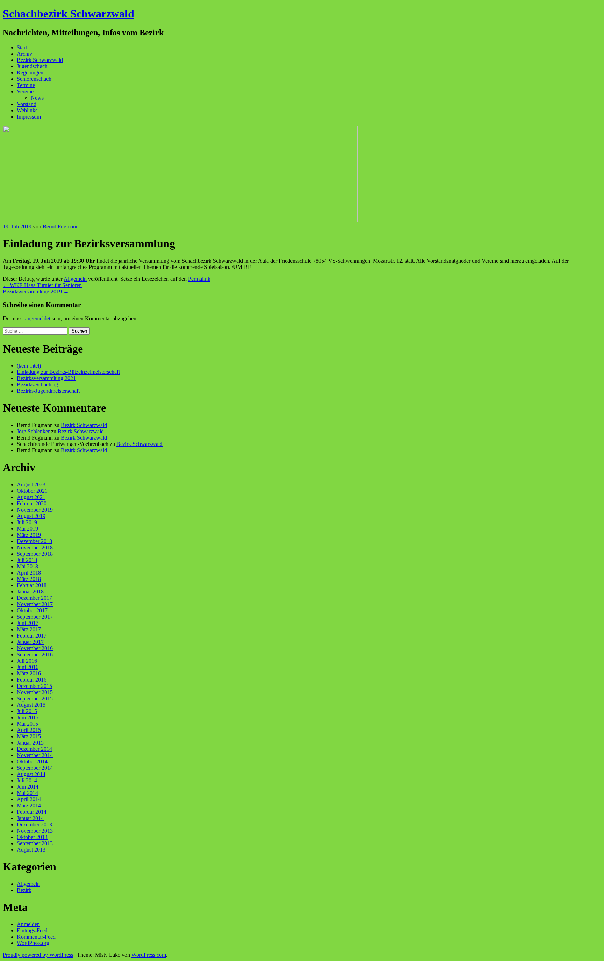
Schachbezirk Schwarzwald (68, 13)
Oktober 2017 (32, 610)
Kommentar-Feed (36, 937)
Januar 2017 (30, 642)
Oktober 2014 (32, 761)
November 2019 (35, 510)
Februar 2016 (31, 680)
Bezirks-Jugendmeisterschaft (48, 391)
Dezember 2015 (34, 686)
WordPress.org (33, 943)
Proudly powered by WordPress (38, 955)
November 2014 (35, 755)
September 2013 (35, 843)
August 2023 (31, 484)
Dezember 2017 (34, 598)
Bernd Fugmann (61, 226)
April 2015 (29, 730)
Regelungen (30, 73)
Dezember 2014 (34, 749)
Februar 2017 (31, 636)
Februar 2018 (31, 585)
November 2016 (35, 648)
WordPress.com (148, 955)
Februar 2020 (31, 503)
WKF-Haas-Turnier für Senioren (42, 285)
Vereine (25, 91)
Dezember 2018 (34, 541)
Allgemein (75, 279)
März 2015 (29, 736)
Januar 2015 (30, 743)
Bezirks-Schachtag (37, 384)
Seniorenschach (34, 79)
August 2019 (31, 516)
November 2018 (35, 547)
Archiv (24, 54)
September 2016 (35, 654)
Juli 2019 (27, 522)
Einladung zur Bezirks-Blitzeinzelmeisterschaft (68, 372)
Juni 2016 (27, 667)
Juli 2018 (27, 560)
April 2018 (29, 573)
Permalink (199, 279)
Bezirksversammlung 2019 (36, 291)
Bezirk (24, 890)
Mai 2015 (27, 724)
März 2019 (29, 535)
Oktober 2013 (32, 837)
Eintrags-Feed (32, 930)
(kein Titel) (29, 366)
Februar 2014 (31, 812)
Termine (26, 85)
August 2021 (31, 497)
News (37, 98)
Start (22, 47)
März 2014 (29, 806)
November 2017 (35, 604)
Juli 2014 (27, 780)
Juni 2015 (27, 717)
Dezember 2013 (34, 824)
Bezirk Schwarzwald (40, 60)
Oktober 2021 (32, 491)
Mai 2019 (27, 529)
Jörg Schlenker (33, 431)
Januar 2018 (30, 592)
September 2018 (35, 554)
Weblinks (27, 110)
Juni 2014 (27, 787)
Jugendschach (32, 66)
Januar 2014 (30, 818)
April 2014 (29, 799)
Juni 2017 (27, 623)
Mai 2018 (27, 566)
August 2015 (31, 705)
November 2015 (35, 692)
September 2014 (35, 768)
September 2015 (35, 699)
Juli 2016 (27, 661)
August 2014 (31, 774)
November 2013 (35, 831)
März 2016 (29, 673)
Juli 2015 (27, 711)
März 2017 (29, 629)
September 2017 (35, 617)
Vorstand (26, 104)
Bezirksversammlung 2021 (46, 378)
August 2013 (31, 850)
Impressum (29, 117)
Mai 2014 (27, 793)
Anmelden (28, 924)
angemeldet (37, 318)
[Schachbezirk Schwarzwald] (180, 220)
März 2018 (29, 579)
